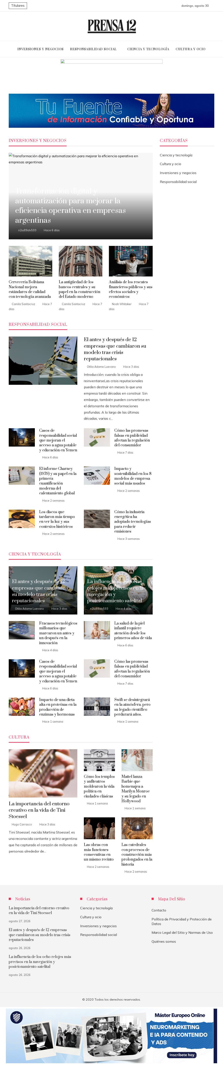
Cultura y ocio (170, 164)
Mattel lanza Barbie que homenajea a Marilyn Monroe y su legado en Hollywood (136, 789)
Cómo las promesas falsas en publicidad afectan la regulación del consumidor (132, 438)
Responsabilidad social (178, 182)
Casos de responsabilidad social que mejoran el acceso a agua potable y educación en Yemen (58, 440)
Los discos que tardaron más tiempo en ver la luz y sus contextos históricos (57, 519)
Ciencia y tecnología (176, 155)
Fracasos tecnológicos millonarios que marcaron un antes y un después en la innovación (58, 633)
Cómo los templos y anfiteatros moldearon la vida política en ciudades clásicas (99, 786)
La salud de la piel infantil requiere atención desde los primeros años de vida (133, 630)
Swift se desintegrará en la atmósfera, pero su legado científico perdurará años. (132, 707)
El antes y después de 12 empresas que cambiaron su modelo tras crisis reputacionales (115, 349)
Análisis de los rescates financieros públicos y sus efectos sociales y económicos (130, 289)
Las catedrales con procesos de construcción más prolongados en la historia (137, 854)
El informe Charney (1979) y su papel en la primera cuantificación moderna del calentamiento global (57, 481)
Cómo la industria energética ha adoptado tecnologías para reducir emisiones (132, 522)
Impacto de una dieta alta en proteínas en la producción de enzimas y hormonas (57, 707)
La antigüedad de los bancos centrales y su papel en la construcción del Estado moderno (79, 289)
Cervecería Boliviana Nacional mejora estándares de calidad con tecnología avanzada (30, 289)
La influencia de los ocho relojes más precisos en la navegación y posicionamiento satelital (40, 962)
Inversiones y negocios (178, 173)
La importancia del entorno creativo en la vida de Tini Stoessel (39, 810)
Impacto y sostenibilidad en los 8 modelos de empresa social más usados (133, 476)
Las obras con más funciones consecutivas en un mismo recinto (99, 852)
